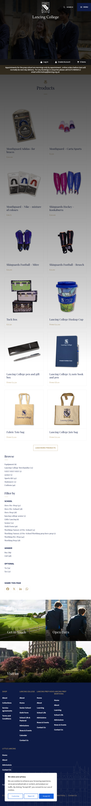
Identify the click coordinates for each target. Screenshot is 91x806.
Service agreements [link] (7, 709)
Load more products (45, 448)
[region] (31, 787)
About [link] (4, 698)
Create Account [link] (64, 62)
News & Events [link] (26, 730)
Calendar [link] (23, 735)
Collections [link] (6, 703)
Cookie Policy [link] (60, 795)
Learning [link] (40, 708)
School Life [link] (41, 712)
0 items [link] (83, 62)
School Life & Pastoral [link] (25, 719)
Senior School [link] (25, 708)
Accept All (46, 796)
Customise (15, 796)
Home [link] (22, 703)
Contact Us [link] (24, 740)
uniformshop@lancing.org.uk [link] (48, 72)
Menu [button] (85, 7)
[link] (45, 11)
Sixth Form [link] (24, 712)
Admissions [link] (24, 725)
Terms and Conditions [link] (6, 717)
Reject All (31, 796)
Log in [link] (45, 62)
